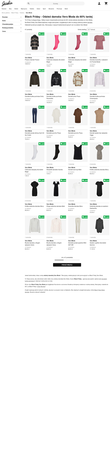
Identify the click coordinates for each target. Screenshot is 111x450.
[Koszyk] (106, 3)
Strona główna (6, 13)
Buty (10, 9)
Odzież (16, 9)
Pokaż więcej (67, 265)
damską (89, 22)
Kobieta (32, 9)
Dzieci (38, 9)
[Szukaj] (28, 3)
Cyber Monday (41, 286)
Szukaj (55, 3)
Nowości (4, 9)
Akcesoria (51, 9)
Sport (44, 9)
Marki (66, 9)
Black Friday (14, 13)
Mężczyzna (24, 9)
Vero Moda (28, 58)
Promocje (59, 9)
